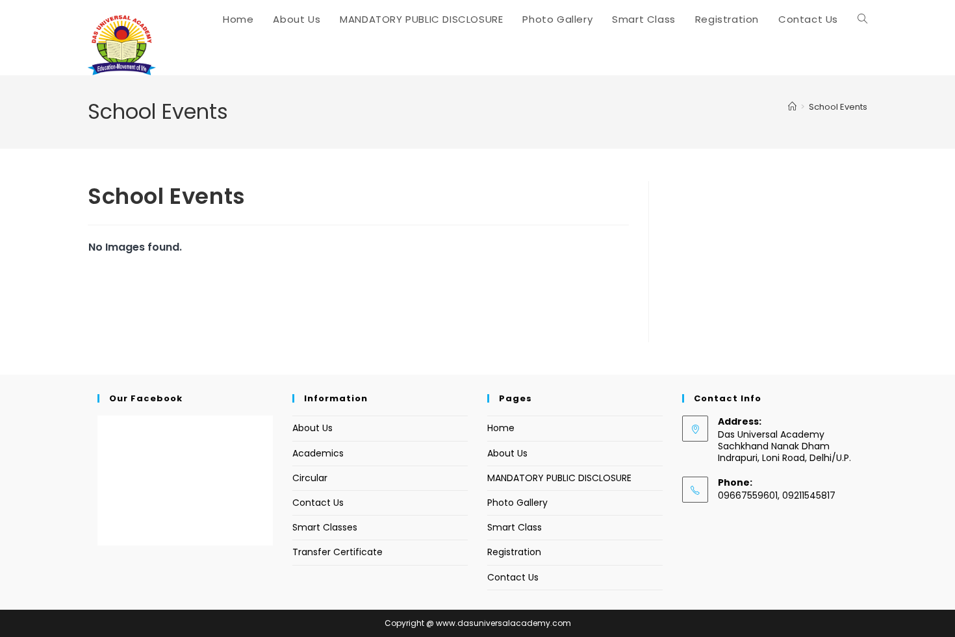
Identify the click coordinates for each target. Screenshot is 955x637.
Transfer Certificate (337, 551)
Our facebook (146, 398)
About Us (312, 427)
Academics (318, 453)
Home (501, 427)
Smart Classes (324, 527)
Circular (309, 477)
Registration (514, 551)
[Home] (792, 107)
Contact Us (318, 502)
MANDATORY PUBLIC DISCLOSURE (559, 477)
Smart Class (514, 527)
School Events (838, 107)
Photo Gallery (517, 502)
